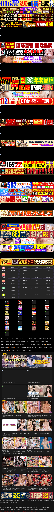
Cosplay (36, 270)
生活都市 (13, 294)
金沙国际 (29, 347)
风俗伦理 (48, 294)
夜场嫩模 (12, 344)
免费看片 (40, 347)
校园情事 (25, 294)
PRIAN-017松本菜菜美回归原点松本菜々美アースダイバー (39, 434)
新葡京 (44, 338)
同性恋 (48, 290)
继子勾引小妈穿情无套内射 (9, 383)
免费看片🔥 (43, 344)
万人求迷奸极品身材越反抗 (9, 398)
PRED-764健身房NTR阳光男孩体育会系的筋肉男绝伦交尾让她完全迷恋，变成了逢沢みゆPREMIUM (14, 489)
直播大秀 (50, 347)
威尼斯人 (2, 338)
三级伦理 (13, 270)
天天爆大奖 (24, 347)
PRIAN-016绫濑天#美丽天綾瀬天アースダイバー (39, 451)
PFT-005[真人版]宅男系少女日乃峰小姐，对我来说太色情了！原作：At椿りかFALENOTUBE (14, 452)
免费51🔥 (7, 347)
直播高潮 (18, 341)
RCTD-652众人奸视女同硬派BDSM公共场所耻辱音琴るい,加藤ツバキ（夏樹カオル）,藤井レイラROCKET (39, 489)
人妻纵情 (36, 294)
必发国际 (17, 344)
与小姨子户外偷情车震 (33, 367)
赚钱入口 (31, 350)
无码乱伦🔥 (13, 347)
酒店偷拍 (32, 341)
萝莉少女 (48, 267)
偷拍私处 (2, 344)
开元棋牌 (11, 338)
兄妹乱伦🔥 (19, 350)
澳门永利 (21, 338)
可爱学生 (36, 280)
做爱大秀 (45, 347)
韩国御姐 (25, 274)
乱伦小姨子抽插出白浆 (33, 398)
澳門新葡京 (33, 344)
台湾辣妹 (13, 274)
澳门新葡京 (22, 344)
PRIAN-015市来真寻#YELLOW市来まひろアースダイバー (14, 416)
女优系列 (25, 280)
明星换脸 (25, 284)
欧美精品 (36, 267)
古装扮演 (13, 280)
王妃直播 (42, 341)
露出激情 (25, 287)
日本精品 (25, 270)
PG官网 (6, 338)
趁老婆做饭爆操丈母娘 (8, 367)
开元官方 (18, 347)
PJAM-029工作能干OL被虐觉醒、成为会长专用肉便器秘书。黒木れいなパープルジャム (14, 434)
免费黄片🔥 (25, 350)
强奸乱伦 (25, 267)
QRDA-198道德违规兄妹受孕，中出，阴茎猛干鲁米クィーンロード (14, 470)
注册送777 (36, 338)
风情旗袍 (13, 284)
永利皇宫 (38, 344)
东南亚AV (48, 274)
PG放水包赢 (12, 341)
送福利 (40, 338)
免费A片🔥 (14, 350)
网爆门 (48, 287)
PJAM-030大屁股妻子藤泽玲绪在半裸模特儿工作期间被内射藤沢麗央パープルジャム (39, 416)
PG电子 (25, 338)
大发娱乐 (27, 344)
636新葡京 (49, 344)
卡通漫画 (13, 287)
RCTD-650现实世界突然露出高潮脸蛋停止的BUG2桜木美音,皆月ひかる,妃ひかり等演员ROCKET (38, 471)
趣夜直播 (7, 344)
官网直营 (16, 338)
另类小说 (13, 297)
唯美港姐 (36, 274)
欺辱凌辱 (13, 277)
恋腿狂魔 (48, 280)
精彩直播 (23, 341)
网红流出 (36, 277)
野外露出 (48, 277)
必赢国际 (2, 341)
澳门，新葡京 (34, 347)
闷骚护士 (48, 284)
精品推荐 (13, 267)
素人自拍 (48, 270)
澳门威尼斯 (3, 350)
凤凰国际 (7, 341)
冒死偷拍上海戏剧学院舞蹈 (34, 383)
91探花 (24, 277)
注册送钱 (30, 338)
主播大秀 (37, 341)
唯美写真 (36, 287)
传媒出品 (13, 290)
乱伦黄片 (47, 341)
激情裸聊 (2, 347)
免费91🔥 (8, 350)
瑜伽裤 (36, 284)
